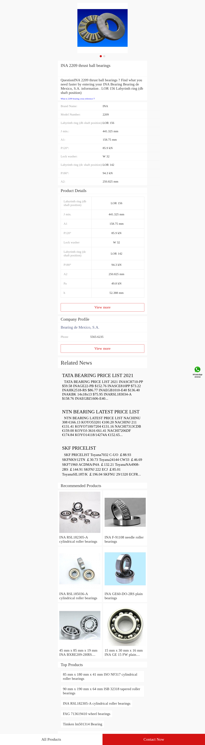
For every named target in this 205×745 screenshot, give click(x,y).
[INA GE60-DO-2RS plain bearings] (125, 590)
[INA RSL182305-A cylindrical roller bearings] (80, 533)
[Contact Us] (197, 372)
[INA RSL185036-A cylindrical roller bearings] (80, 590)
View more (102, 307)
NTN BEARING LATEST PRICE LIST (100, 411)
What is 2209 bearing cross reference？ (78, 99)
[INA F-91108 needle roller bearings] (125, 533)
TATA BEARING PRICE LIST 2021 (97, 375)
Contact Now (154, 739)
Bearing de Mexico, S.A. (80, 327)
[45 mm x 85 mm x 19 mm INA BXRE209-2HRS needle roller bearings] (80, 646)
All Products (51, 739)
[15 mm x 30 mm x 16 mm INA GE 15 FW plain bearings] (125, 646)
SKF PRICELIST (79, 448)
